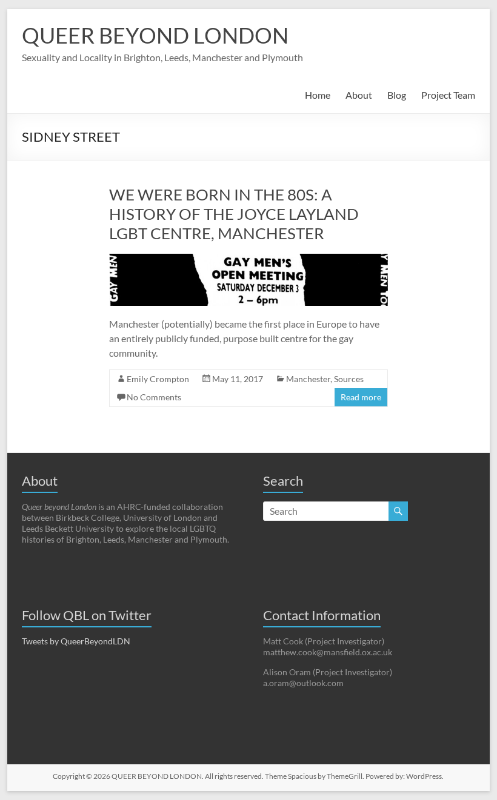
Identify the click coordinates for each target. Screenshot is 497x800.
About (358, 95)
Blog (396, 95)
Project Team (448, 95)
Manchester (308, 379)
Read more (361, 397)
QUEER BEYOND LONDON (155, 35)
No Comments (154, 397)
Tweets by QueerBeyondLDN (76, 641)
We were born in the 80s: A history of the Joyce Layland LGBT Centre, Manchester (234, 214)
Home (317, 95)
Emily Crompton (158, 379)
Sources (349, 379)
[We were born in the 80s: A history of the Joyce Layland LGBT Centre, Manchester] (248, 259)
